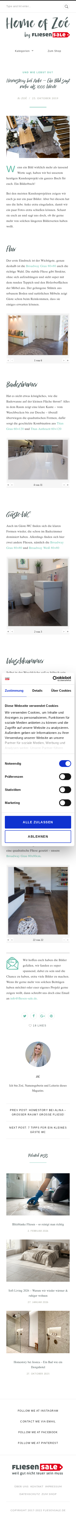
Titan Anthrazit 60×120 (46, 429)
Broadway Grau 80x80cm (23, 856)
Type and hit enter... (18, 6)
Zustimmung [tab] (14, 690)
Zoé (22, 98)
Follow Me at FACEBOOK (38, 1432)
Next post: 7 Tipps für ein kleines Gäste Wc (38, 1130)
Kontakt (36, 1486)
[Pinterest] (51, 1016)
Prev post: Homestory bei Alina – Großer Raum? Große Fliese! (38, 1112)
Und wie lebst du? (38, 72)
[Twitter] (24, 1016)
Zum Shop (54, 51)
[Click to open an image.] (38, 137)
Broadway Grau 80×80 (41, 266)
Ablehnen (38, 836)
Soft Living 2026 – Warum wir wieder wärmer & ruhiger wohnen (38, 1293)
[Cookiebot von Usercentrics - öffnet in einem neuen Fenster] (53, 678)
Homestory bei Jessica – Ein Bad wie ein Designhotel (38, 1364)
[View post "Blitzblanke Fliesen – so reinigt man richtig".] (38, 1194)
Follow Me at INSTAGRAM (38, 1410)
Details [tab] (37, 690)
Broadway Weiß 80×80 (44, 547)
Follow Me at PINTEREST (38, 1443)
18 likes (39, 1025)
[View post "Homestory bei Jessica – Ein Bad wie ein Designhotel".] (38, 1332)
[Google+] (42, 1016)
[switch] (65, 776)
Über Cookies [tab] (61, 690)
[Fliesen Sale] (38, 27)
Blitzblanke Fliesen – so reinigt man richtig (38, 1224)
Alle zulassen (38, 822)
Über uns (21, 1486)
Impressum (53, 1486)
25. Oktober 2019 (45, 98)
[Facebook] (33, 1016)
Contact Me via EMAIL (38, 1421)
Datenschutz (29, 1494)
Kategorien (22, 51)
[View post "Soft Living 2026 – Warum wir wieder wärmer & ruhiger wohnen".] (38, 1261)
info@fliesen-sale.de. (24, 998)
